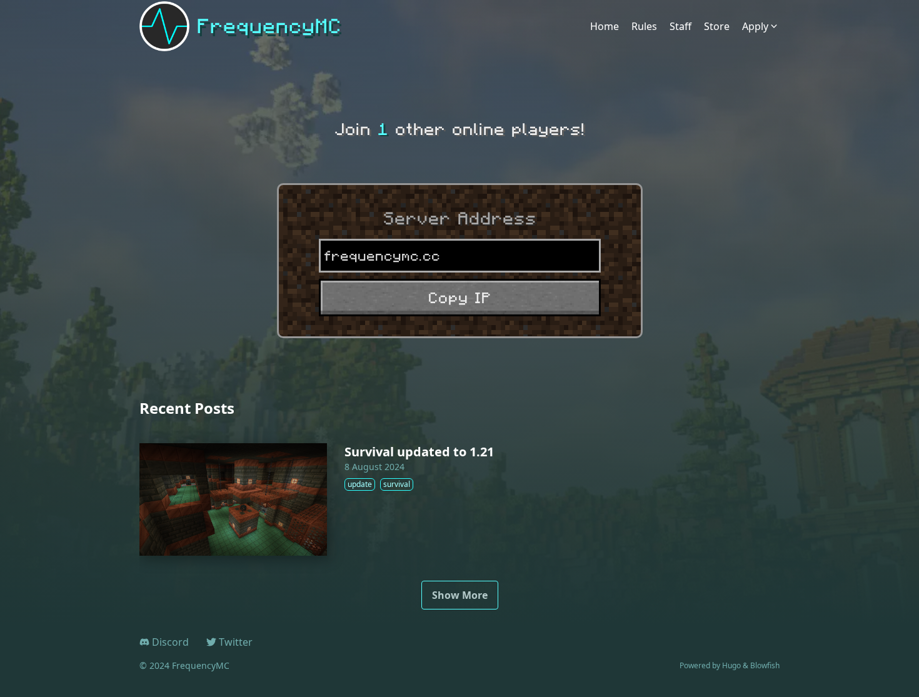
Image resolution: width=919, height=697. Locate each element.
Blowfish (765, 665)
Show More (460, 595)
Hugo (731, 665)
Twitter (236, 642)
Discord (170, 642)
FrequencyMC (269, 26)
